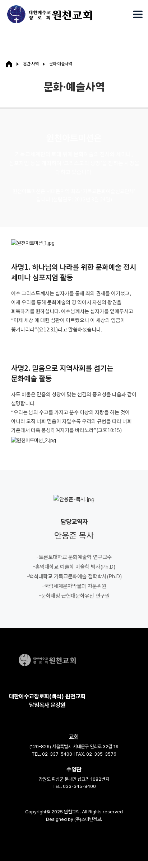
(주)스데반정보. (88, 819)
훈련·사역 (30, 63)
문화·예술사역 (60, 63)
